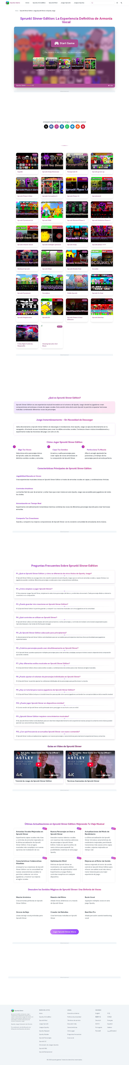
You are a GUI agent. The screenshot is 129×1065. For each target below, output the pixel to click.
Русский (98, 1031)
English (97, 1013)
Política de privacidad (74, 1017)
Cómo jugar (71, 1031)
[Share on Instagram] (56, 126)
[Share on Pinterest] (83, 126)
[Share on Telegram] (72, 126)
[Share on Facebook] (51, 126)
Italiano (109, 1027)
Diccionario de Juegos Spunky (49, 1045)
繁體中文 (98, 1017)
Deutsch (98, 1020)
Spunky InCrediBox (39, 3)
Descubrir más (72, 1024)
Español (109, 1024)
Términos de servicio (73, 1020)
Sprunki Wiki (43, 1048)
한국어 (97, 1024)
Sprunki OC (42, 1041)
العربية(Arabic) (111, 1031)
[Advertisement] (64, 104)
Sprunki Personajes (45, 1038)
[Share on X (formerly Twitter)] (46, 126)
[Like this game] (109, 85)
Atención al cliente (73, 1013)
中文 (108, 1013)
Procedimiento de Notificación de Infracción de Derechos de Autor (21, 1028)
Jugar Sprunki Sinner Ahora (64, 932)
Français (110, 1020)
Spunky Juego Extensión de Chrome (21, 1024)
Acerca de (70, 1038)
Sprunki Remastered (45, 1052)
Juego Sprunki (65, 3)
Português (98, 1027)
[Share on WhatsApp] (67, 126)
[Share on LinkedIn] (62, 126)
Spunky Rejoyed (44, 1031)
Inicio (27, 3)
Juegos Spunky (79, 3)
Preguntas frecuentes (74, 1034)
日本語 (109, 1017)
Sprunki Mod (53, 3)
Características (72, 1027)
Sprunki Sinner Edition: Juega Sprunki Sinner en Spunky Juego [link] (37, 10)
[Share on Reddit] (78, 126)
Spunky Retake (44, 1034)
